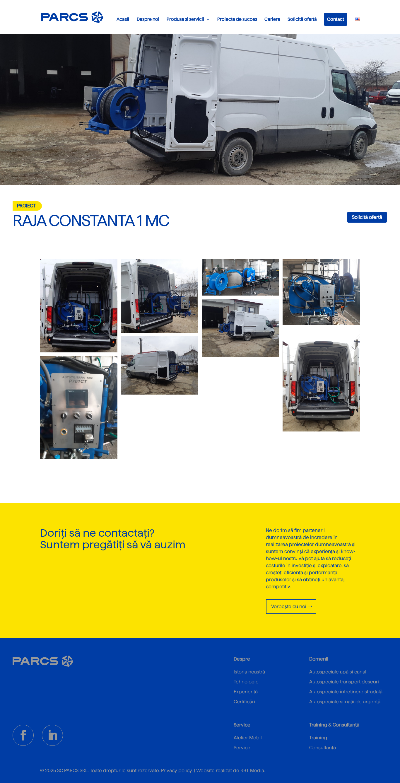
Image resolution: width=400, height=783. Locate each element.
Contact (335, 19)
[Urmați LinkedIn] (52, 735)
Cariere (272, 19)
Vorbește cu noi (288, 606)
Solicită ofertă (302, 19)
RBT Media (252, 770)
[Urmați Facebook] (23, 735)
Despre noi (148, 19)
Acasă (123, 19)
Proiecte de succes (237, 19)
